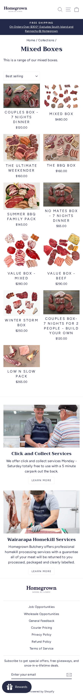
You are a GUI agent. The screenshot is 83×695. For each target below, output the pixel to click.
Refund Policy (41, 641)
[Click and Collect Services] (41, 426)
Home (31, 40)
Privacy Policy (42, 634)
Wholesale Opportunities (41, 614)
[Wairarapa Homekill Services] (41, 511)
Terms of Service (42, 648)
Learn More (42, 480)
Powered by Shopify (41, 691)
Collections (46, 40)
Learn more (42, 571)
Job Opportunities (41, 607)
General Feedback (41, 621)
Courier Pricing (41, 628)
